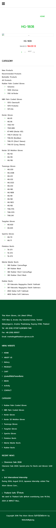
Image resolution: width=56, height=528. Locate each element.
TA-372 (10, 252)
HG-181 (10, 195)
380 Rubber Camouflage (17, 265)
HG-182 (10, 199)
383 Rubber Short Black (16, 275)
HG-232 (10, 179)
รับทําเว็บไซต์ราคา (40, 515)
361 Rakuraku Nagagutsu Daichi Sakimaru (23, 287)
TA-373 (10, 256)
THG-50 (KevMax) (14, 138)
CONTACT (7, 390)
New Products (7, 70)
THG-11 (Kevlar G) (14, 134)
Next (30, 51)
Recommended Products (11, 73)
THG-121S (10, 212)
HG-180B (51, 16)
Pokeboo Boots (8, 246)
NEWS (6, 380)
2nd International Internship (15, 477)
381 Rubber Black (14, 268)
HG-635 (10, 228)
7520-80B (11, 128)
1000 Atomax (12, 90)
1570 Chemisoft (13, 102)
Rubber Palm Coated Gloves (13, 83)
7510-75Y (10, 124)
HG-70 (9, 237)
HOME (42, 16)
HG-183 (10, 205)
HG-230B (10, 172)
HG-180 (10, 189)
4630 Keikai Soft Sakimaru (18, 294)
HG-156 (10, 160)
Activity (7, 385)
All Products (6, 80)
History (7, 362)
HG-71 (9, 240)
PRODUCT (7, 366)
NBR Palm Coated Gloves (12, 99)
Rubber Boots (7, 281)
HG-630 (10, 224)
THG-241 (10, 215)
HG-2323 (10, 182)
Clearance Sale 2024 (12, 462)
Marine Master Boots (10, 262)
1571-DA (10, 109)
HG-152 (10, 153)
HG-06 (9, 121)
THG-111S (10, 208)
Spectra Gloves (8, 233)
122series (10, 86)
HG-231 (10, 176)
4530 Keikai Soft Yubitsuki (17, 290)
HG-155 (10, 157)
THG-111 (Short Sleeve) (16, 141)
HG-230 (10, 169)
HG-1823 (10, 202)
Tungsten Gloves (8, 221)
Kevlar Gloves (7, 115)
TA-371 (10, 249)
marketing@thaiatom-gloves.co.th (20, 336)
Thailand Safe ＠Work (14, 492)
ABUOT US (8, 357)
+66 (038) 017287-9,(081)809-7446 (18, 328)
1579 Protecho (12, 105)
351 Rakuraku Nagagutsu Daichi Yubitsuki (23, 284)
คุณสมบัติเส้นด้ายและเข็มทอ (13, 376)
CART (6, 371)
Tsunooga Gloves (8, 166)
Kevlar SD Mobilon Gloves (12, 150)
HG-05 (9, 118)
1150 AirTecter (12, 93)
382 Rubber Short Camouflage (19, 271)
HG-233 (10, 185)
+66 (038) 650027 (13, 332)
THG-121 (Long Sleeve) (16, 144)
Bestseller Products (9, 77)
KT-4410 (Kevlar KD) (15, 131)
